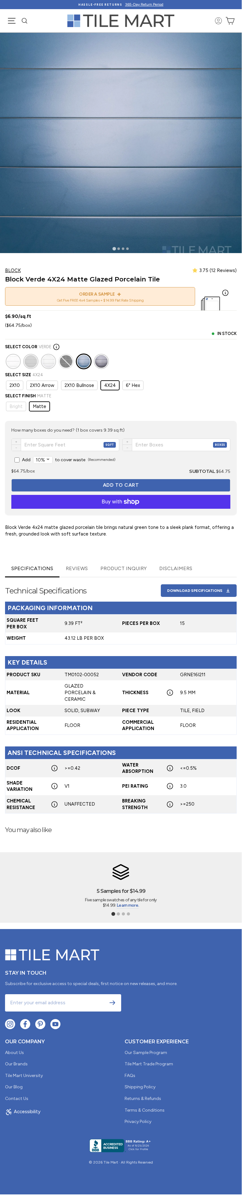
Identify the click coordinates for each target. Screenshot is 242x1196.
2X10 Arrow (42, 385)
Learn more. (128, 905)
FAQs (130, 1075)
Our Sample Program (146, 1052)
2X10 (14, 385)
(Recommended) (68, 459)
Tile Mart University (24, 1075)
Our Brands (16, 1064)
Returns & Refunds (143, 1098)
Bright (16, 406)
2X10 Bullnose (79, 385)
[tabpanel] (121, 695)
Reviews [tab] (77, 568)
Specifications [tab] (32, 568)
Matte (39, 406)
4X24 (110, 385)
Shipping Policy (140, 1087)
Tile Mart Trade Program (149, 1064)
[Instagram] (10, 1024)
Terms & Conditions (145, 1110)
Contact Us (16, 1098)
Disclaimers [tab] (175, 568)
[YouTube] (55, 1024)
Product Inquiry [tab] (123, 568)
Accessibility (27, 1111)
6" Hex (133, 385)
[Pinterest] (40, 1024)
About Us (14, 1052)
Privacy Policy (138, 1121)
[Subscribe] (112, 1002)
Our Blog (14, 1087)
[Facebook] (25, 1024)
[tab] (114, 248)
